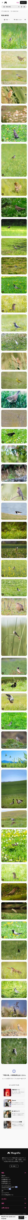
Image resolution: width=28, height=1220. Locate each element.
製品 (3, 1173)
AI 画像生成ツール (6, 1179)
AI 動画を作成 (15, 11)
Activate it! (21, 1217)
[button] (14, 1166)
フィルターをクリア (20, 1078)
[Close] (26, 1218)
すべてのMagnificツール (7, 1195)
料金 (18, 2)
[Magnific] (14, 1153)
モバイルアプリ (5, 1193)
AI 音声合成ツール (6, 1183)
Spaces (3, 1175)
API (2, 1191)
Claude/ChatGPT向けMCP (9, 1187)
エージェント (6, 1189)
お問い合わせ (5, 1208)
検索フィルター (19, 19)
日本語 (14, 1166)
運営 (3, 1203)
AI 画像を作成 (6, 11)
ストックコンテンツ (6, 1185)
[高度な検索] (25, 19)
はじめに (4, 1199)
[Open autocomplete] (3, 6)
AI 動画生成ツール (6, 1181)
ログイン (23, 2)
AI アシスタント (5, 1177)
